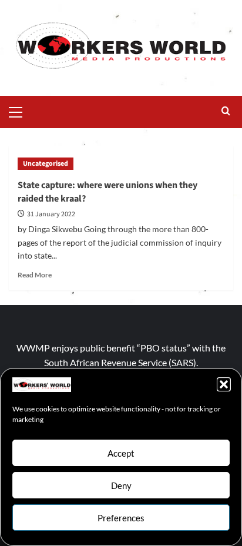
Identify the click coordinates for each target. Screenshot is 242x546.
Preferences (121, 517)
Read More (35, 274)
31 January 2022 (51, 214)
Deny (121, 485)
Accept (121, 453)
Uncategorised (45, 164)
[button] (224, 384)
